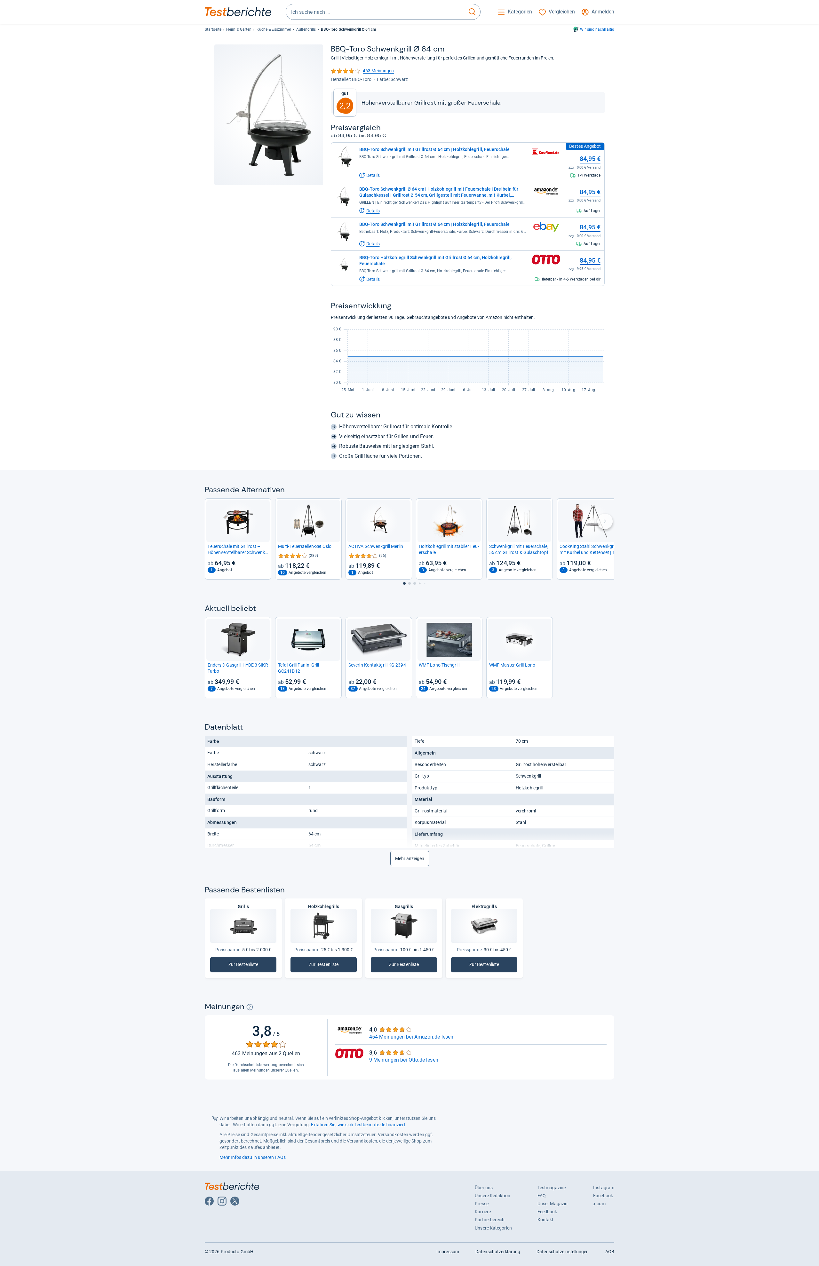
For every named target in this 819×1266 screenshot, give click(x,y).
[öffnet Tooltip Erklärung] (249, 1007)
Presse (482, 1203)
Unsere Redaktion (492, 1195)
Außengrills (306, 29)
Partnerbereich (490, 1219)
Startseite (213, 29)
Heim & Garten (238, 29)
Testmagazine (551, 1187)
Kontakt (545, 1219)
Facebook (603, 1195)
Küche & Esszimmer (274, 29)
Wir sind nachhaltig (597, 29)
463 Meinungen (362, 71)
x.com (599, 1203)
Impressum (447, 1251)
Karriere (483, 1211)
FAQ (541, 1195)
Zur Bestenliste (243, 966)
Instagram (603, 1187)
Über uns (484, 1187)
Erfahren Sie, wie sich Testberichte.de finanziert (358, 1124)
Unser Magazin (552, 1203)
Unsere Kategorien (493, 1227)
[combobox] (375, 12)
